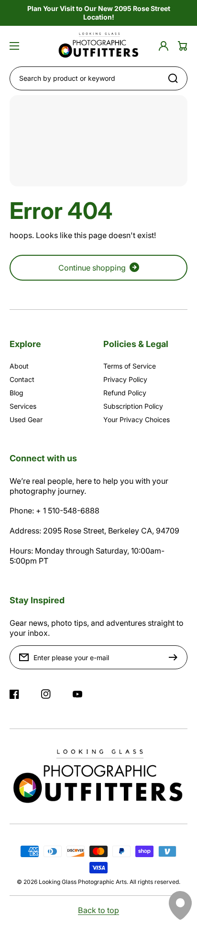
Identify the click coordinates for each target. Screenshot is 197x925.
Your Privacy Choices (136, 419)
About (19, 366)
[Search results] (175, 78)
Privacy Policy (125, 379)
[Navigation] (14, 46)
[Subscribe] (175, 657)
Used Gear (26, 419)
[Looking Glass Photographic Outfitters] (98, 46)
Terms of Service (129, 366)
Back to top (98, 910)
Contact (22, 379)
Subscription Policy (133, 406)
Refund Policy (124, 393)
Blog (16, 393)
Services (23, 406)
